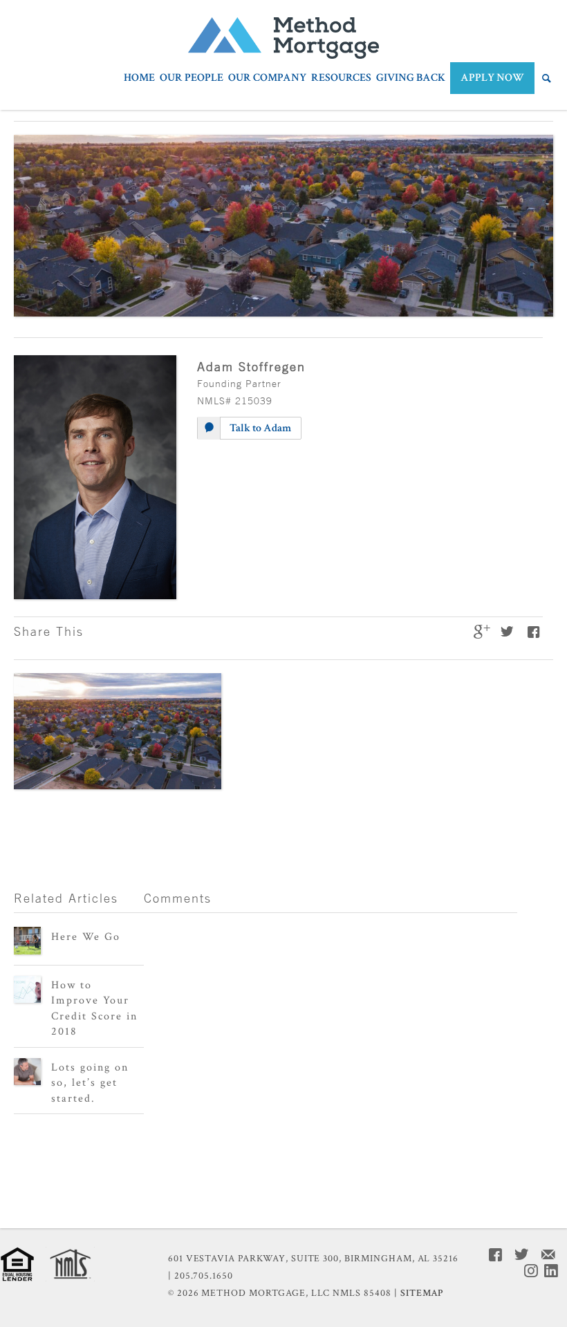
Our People (191, 79)
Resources (341, 79)
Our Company (267, 79)
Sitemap (422, 1293)
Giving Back (410, 79)
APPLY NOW (492, 77)
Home (139, 79)
